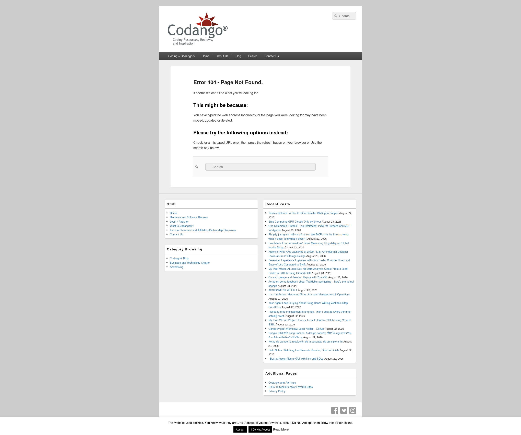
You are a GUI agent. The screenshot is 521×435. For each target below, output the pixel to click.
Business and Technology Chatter (190, 262)
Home (205, 56)
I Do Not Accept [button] (260, 429)
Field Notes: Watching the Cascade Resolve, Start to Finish (303, 350)
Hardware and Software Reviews (189, 217)
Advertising (176, 267)
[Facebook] (334, 410)
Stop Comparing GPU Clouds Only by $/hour (294, 221)
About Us (222, 56)
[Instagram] (352, 410)
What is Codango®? (182, 226)
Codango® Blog (179, 258)
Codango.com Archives (282, 382)
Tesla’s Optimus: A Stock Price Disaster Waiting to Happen (303, 213)
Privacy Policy (277, 391)
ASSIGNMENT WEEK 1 (282, 290)
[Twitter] (343, 410)
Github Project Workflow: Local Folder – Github (296, 329)
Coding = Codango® (181, 56)
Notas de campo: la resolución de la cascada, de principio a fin (305, 341)
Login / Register (179, 221)
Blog (238, 56)
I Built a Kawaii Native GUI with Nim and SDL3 (295, 358)
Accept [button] (240, 429)
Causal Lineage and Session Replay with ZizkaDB (297, 277)
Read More (281, 429)
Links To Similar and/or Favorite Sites (290, 387)
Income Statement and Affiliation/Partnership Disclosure (203, 230)
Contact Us (272, 56)
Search (252, 56)
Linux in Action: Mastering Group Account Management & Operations (309, 294)
